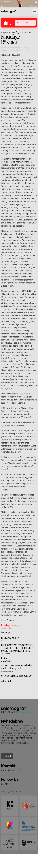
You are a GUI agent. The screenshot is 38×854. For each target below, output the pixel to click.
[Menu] (34, 11)
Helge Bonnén (7, 32)
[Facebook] (6, 783)
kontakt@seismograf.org (12, 770)
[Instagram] (2, 783)
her (26, 742)
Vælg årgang (22, 22)
